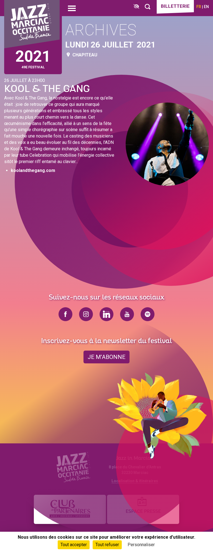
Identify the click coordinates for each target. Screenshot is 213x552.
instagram (86, 314)
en (206, 6)
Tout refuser (107, 544)
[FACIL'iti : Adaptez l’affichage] (136, 6)
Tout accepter (73, 544)
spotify (147, 314)
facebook (65, 314)
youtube (127, 314)
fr (198, 6)
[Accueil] (32, 24)
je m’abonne (106, 357)
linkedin (106, 314)
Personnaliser (141, 544)
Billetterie (175, 6)
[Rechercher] (147, 7)
